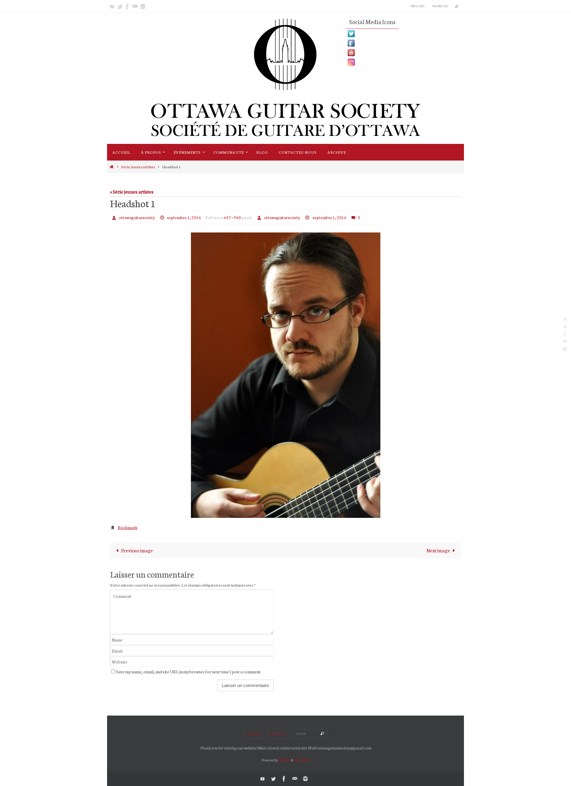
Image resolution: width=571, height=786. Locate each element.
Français (440, 6)
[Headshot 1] (285, 375)
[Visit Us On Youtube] (405, 52)
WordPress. (302, 759)
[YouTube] (112, 6)
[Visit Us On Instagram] (405, 62)
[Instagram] (143, 6)
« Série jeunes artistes (131, 191)
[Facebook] (127, 6)
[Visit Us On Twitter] (405, 33)
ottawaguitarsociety (137, 217)
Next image (438, 550)
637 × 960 (232, 217)
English (418, 6)
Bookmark (127, 527)
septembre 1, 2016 (184, 217)
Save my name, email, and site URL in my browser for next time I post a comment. (188, 671)
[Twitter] (119, 6)
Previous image (137, 550)
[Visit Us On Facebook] (405, 43)
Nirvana (284, 759)
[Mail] (135, 6)
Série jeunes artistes (138, 166)
